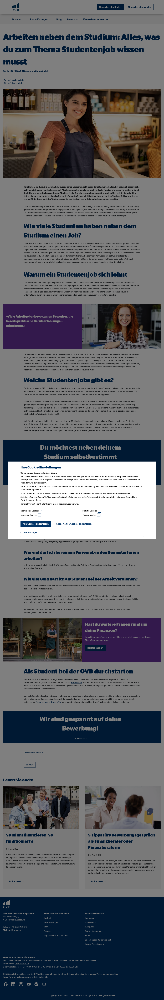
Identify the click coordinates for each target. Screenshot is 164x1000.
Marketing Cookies (28, 515)
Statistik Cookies (90, 511)
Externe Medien (89, 515)
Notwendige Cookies (29, 511)
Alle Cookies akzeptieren (36, 524)
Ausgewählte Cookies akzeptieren (74, 524)
